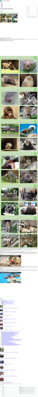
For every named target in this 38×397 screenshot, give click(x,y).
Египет (3, 389)
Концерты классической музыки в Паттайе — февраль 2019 (6, 302)
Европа (3, 388)
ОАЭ (28, 10)
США (28, 11)
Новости (28, 9)
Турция (3, 394)
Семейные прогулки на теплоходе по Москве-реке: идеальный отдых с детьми (9, 345)
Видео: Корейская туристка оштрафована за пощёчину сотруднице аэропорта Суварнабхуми (11, 340)
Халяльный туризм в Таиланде (5, 341)
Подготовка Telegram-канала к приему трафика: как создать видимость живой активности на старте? (11, 344)
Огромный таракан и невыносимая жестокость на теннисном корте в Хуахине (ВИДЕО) (8, 322)
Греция (3, 387)
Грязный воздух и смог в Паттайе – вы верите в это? (7, 342)
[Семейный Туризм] (4, 1)
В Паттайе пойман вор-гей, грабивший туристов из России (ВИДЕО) (8, 343)
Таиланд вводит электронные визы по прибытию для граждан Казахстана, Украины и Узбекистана (11, 339)
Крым (2, 390)
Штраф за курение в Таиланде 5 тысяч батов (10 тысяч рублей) (8, 338)
